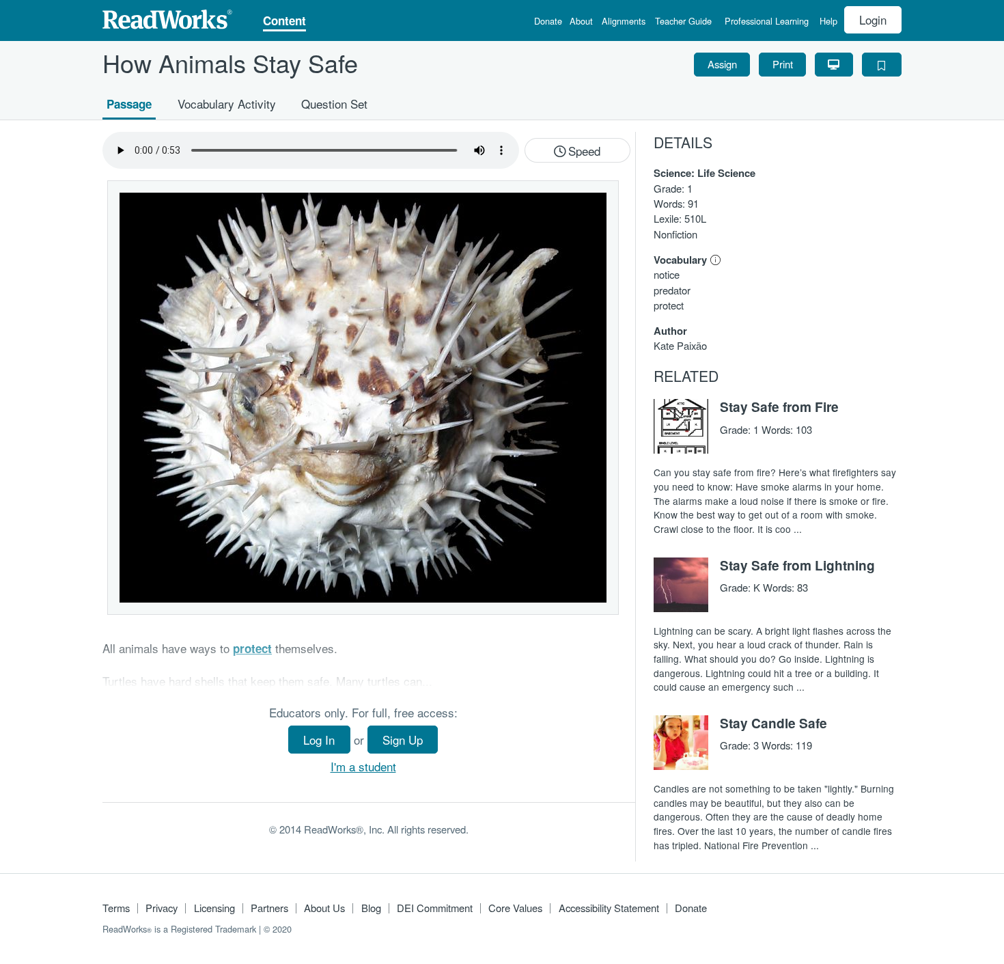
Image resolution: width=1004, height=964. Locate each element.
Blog (371, 907)
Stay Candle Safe (773, 722)
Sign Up (402, 739)
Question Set (334, 102)
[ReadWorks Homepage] (167, 17)
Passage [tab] (129, 103)
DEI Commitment (435, 907)
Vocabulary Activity (227, 102)
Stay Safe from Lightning (797, 565)
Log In (319, 739)
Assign (722, 64)
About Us (324, 907)
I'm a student (363, 766)
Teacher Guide (683, 22)
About (581, 22)
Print (782, 64)
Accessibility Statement (609, 907)
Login (873, 19)
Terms (116, 907)
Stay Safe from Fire (779, 406)
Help (828, 22)
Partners (269, 907)
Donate (548, 22)
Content (284, 22)
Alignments (623, 22)
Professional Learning (767, 22)
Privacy (161, 907)
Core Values (515, 907)
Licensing (214, 907)
